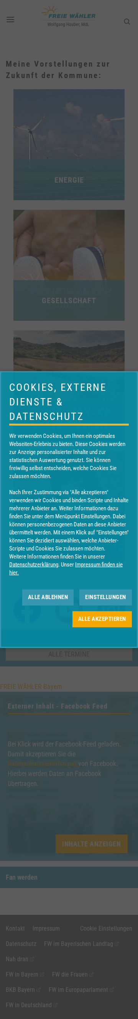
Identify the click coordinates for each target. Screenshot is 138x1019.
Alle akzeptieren (102, 619)
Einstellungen (105, 597)
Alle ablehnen (48, 597)
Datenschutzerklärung (33, 564)
